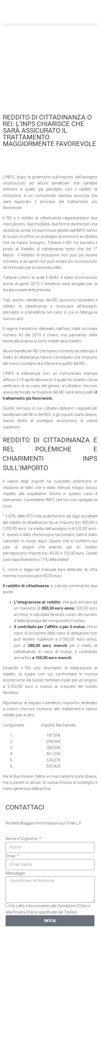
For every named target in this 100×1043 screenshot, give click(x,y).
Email (11, 856)
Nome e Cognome (22, 838)
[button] (50, 24)
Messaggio (15, 873)
